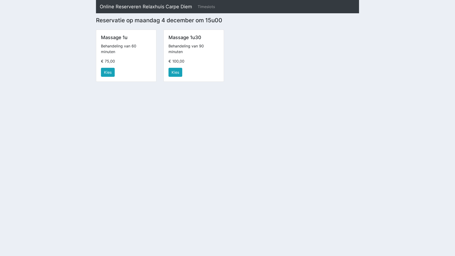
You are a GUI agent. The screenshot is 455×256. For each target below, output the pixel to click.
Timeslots (206, 6)
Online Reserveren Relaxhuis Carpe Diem (146, 6)
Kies (108, 72)
